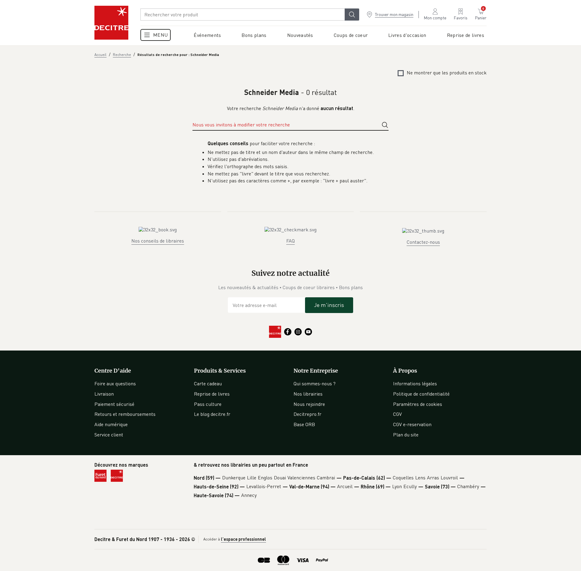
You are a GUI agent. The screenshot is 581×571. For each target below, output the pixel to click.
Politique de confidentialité (421, 394)
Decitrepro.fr (307, 414)
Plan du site (406, 435)
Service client (108, 435)
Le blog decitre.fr (212, 414)
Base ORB (304, 424)
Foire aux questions (115, 383)
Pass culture (208, 404)
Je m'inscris (329, 305)
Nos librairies (308, 394)
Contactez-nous (423, 242)
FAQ (290, 241)
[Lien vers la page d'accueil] (111, 23)
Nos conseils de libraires (157, 241)
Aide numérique (111, 424)
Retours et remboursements (125, 414)
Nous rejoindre (309, 404)
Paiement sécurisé (114, 404)
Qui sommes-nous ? (315, 383)
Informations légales (415, 383)
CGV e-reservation (412, 424)
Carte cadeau (208, 383)
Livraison (104, 394)
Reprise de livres (212, 394)
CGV (397, 414)
